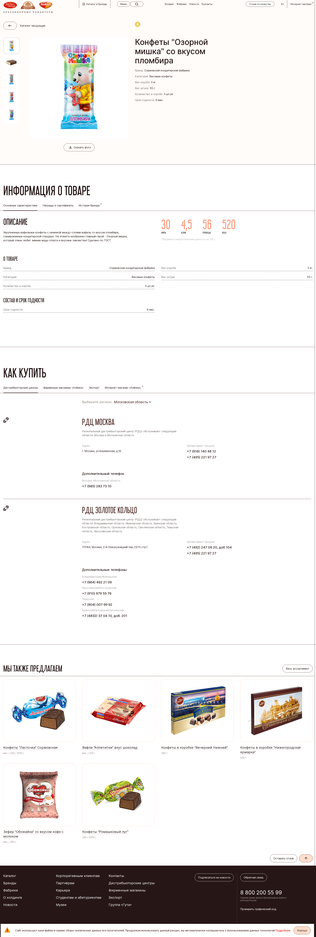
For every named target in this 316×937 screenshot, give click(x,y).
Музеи (61, 905)
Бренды (9, 883)
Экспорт (94, 387)
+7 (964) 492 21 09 (97, 582)
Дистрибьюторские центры (132, 883)
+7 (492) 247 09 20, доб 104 (209, 547)
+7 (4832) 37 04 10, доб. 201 (104, 616)
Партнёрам (65, 883)
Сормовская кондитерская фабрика (167, 70)
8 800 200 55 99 (261, 892)
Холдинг (169, 4)
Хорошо (302, 930)
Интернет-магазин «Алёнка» (123, 387)
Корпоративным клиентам (78, 876)
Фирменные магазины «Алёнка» (63, 387)
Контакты (207, 4)
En (282, 4)
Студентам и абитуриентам (78, 898)
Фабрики (181, 4)
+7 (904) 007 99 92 (97, 605)
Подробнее (283, 930)
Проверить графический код (258, 909)
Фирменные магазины (127, 890)
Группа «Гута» (120, 905)
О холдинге (12, 898)
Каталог (9, 876)
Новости (194, 4)
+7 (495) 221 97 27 (201, 457)
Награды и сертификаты (58, 205)
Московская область (131, 402)
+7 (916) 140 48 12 (201, 451)
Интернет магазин (300, 4)
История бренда (89, 205)
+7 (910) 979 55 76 (96, 593)
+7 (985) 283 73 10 (96, 486)
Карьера (63, 890)
